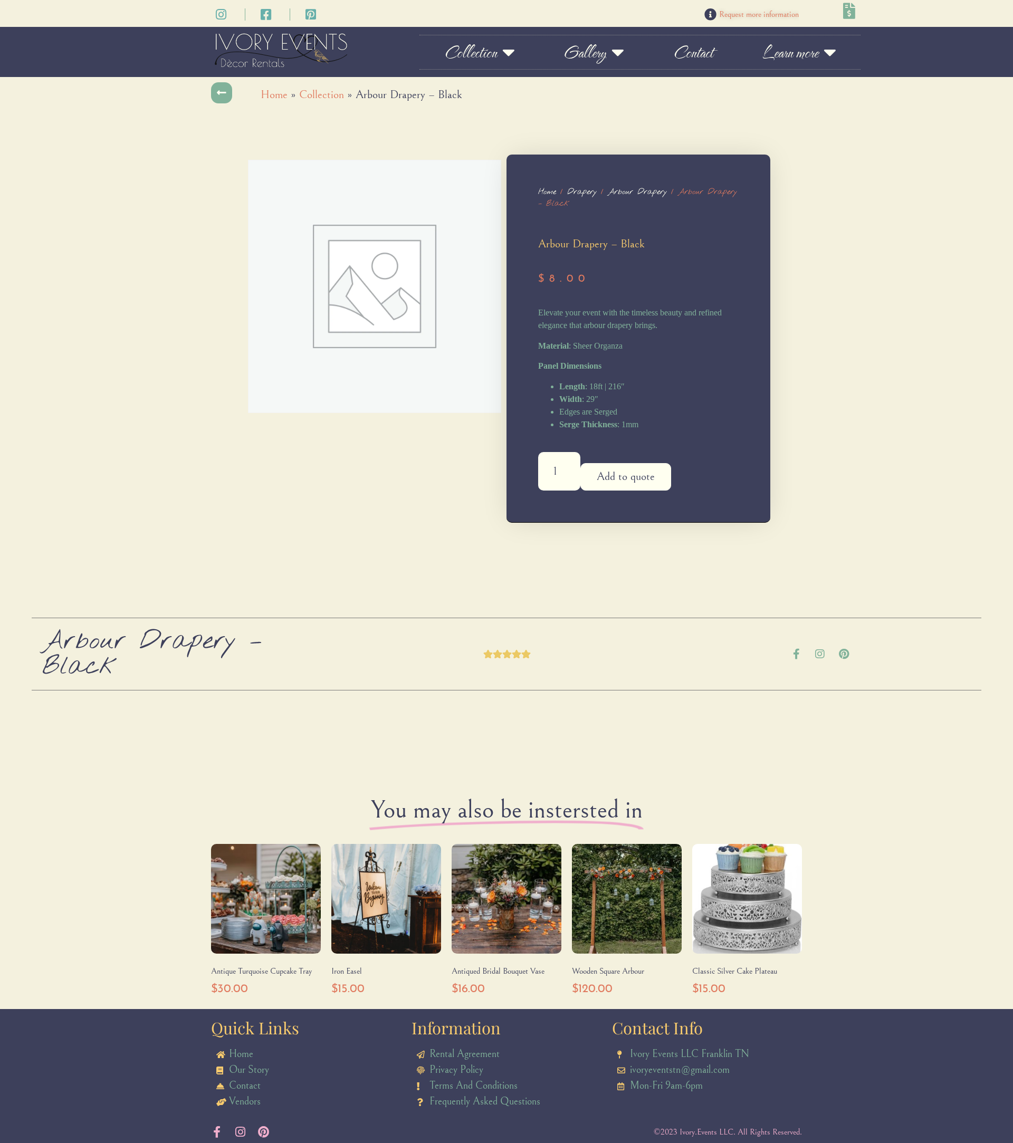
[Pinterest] (843, 654)
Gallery (584, 52)
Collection (470, 52)
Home (274, 94)
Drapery (582, 192)
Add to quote (626, 476)
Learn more (790, 52)
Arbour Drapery (637, 192)
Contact (693, 52)
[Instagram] (819, 654)
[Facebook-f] (796, 654)
